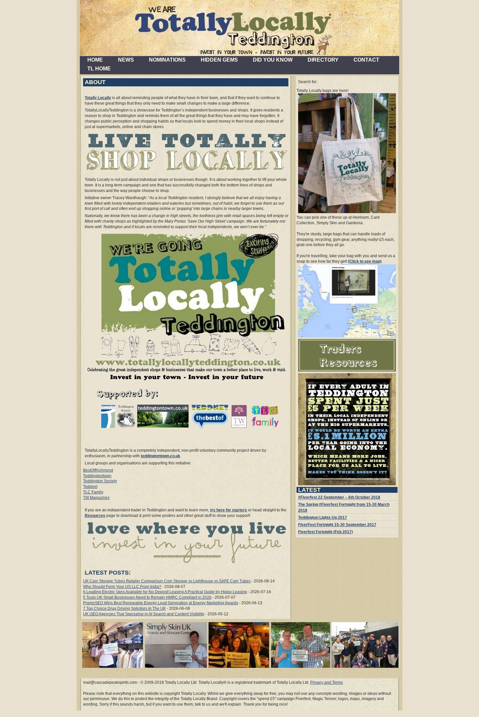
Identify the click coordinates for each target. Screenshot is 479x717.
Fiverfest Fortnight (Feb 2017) (325, 532)
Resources (95, 515)
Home (95, 60)
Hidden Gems (219, 60)
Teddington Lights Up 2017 (322, 517)
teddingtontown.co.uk (160, 456)
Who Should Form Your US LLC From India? (122, 586)
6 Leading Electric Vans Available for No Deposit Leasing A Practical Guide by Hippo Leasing (165, 592)
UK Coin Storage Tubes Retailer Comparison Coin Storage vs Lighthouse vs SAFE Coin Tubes (167, 581)
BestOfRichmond (98, 470)
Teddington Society (100, 481)
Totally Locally (98, 97)
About (95, 82)
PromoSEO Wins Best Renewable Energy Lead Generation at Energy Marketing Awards (160, 603)
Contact (366, 60)
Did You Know (273, 60)
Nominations (167, 60)
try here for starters (228, 510)
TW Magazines (96, 497)
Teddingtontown (97, 476)
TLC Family (93, 492)
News (126, 60)
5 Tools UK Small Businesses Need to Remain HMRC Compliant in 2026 (147, 597)
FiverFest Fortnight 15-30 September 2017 (337, 524)
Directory (323, 60)
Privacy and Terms (326, 682)
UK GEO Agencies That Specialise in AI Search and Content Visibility (143, 614)
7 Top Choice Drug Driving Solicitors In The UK (124, 608)
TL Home (99, 68)
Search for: (307, 82)
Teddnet (90, 486)
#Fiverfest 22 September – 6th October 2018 (339, 497)
